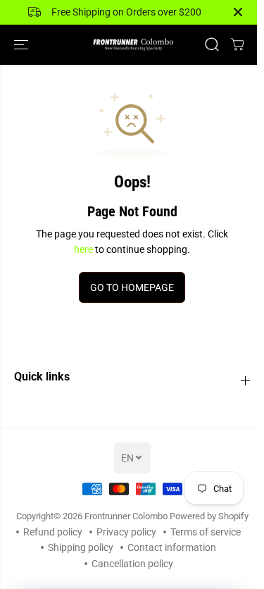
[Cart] (237, 44)
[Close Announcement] (238, 12)
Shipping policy (80, 547)
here (83, 249)
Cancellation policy (132, 563)
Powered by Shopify (209, 516)
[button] (22, 45)
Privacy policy (126, 532)
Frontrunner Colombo (126, 516)
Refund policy (52, 532)
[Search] (212, 44)
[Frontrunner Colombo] (132, 44)
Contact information (171, 547)
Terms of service (205, 532)
